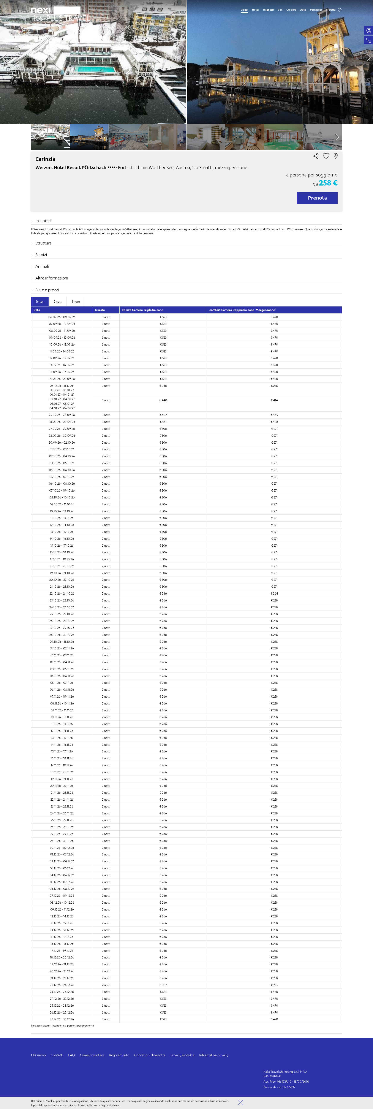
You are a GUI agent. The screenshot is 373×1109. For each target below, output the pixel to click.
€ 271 (274, 428)
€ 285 (274, 985)
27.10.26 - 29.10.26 (62, 628)
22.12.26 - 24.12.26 (62, 985)
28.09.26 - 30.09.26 (62, 435)
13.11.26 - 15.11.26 (62, 737)
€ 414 (274, 400)
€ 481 (163, 422)
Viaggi (244, 9)
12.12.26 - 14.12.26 (62, 916)
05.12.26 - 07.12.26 (62, 882)
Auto (303, 9)
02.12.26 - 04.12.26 (62, 861)
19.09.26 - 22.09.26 (62, 379)
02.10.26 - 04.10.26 (62, 456)
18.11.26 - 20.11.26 (62, 772)
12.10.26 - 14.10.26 (62, 525)
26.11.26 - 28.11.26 (62, 827)
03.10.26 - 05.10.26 (61, 463)
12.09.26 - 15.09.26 (62, 358)
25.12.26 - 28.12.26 (62, 1005)
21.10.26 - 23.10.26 (62, 586)
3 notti (106, 317)
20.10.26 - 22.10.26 (61, 579)
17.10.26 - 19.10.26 (62, 559)
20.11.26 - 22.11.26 (62, 785)
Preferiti (330, 9)
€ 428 (274, 422)
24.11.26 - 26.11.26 (62, 813)
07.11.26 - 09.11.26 (62, 696)
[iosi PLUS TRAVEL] (60, 16)
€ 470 (274, 317)
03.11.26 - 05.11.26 (62, 669)
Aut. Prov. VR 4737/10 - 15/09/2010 (286, 1081)
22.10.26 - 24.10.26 (62, 593)
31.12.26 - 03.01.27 (62, 390)
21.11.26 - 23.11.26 (62, 792)
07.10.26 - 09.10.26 (62, 490)
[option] (186, 62)
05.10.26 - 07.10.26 (61, 477)
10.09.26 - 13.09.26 (62, 344)
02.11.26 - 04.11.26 (62, 662)
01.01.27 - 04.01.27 (62, 394)
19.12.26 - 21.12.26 (62, 964)
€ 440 (163, 400)
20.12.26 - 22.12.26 (62, 971)
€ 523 (163, 317)
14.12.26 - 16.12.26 (62, 930)
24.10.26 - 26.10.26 (61, 607)
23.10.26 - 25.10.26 (62, 600)
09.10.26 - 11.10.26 (62, 504)
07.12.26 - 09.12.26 (62, 895)
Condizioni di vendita (150, 1055)
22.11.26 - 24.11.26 (62, 799)
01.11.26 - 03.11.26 (62, 655)
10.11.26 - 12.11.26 (62, 717)
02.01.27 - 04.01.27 (62, 399)
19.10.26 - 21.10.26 (62, 573)
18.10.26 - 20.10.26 (62, 566)
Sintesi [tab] (40, 301)
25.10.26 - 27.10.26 (62, 614)
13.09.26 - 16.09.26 (61, 365)
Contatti (57, 1055)
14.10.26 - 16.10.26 (62, 538)
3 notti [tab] (76, 301)
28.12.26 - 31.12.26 (62, 385)
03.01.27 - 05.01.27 (62, 403)
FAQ (71, 1055)
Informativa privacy (213, 1055)
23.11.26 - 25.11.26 (62, 806)
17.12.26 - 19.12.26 (62, 950)
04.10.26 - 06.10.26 (62, 470)
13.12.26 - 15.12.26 (62, 923)
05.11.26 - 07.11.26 (62, 682)
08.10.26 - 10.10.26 (62, 497)
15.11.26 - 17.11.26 (62, 751)
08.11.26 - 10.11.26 (62, 703)
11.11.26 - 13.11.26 (62, 724)
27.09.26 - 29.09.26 (62, 428)
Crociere (291, 9)
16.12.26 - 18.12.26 (62, 944)
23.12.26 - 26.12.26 (62, 991)
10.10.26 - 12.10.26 (62, 511)
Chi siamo (38, 1055)
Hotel (255, 9)
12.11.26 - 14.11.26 (62, 731)
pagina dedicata (110, 1104)
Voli (280, 9)
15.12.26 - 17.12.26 (62, 937)
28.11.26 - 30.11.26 (62, 840)
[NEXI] (42, 9)
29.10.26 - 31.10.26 (62, 641)
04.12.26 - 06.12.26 (61, 875)
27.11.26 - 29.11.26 (62, 834)
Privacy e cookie (182, 1055)
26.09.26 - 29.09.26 (62, 422)
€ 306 (163, 428)
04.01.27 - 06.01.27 (61, 408)
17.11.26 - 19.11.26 (62, 765)
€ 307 (163, 985)
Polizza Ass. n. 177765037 (279, 1087)
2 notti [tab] (58, 301)
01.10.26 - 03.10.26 (62, 449)
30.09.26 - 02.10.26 (62, 442)
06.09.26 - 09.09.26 (62, 317)
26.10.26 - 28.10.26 (61, 621)
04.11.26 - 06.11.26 (62, 676)
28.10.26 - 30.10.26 (61, 634)
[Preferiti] (340, 9)
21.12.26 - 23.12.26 (62, 978)
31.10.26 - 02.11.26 (62, 648)
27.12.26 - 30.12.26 (62, 1019)
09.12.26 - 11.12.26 (62, 909)
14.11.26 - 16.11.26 (62, 744)
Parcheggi (316, 9)
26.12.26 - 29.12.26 (62, 1012)
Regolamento (119, 1055)
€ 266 (163, 385)
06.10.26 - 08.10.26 (62, 483)
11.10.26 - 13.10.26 (62, 518)
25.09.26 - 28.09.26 (62, 415)
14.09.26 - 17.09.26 (61, 372)
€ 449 (274, 415)
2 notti (106, 385)
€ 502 (163, 415)
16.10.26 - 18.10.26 (62, 552)
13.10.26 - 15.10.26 (62, 531)
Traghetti (268, 9)
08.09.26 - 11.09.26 (62, 330)
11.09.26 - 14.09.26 (62, 351)
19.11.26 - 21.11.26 (62, 779)
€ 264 (274, 593)
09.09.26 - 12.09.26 (62, 337)
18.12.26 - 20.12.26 (62, 957)
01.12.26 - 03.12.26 (62, 854)
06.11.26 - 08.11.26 (62, 689)
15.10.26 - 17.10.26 (62, 545)
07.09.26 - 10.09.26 (62, 323)
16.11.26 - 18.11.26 (62, 758)
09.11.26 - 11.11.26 (62, 710)
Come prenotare (92, 1055)
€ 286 (163, 593)
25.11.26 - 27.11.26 (62, 820)
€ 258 (274, 385)
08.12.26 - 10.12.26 (62, 902)
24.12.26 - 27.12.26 (62, 998)
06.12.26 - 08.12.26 (61, 888)
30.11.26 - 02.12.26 (62, 847)
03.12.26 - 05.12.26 (62, 868)
